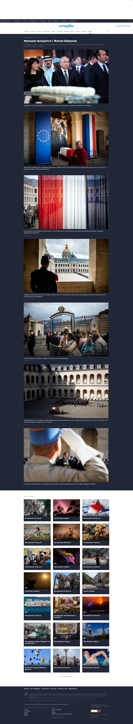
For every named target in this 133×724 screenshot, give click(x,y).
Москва (66, 31)
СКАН (53, 711)
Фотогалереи (28, 37)
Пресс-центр (45, 688)
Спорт (53, 31)
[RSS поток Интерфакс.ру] (60, 717)
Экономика (46, 31)
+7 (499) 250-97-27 (77, 700)
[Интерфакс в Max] (62, 717)
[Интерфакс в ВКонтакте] (57, 717)
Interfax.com (25, 21)
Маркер (26, 714)
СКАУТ (25, 712)
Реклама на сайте (62, 688)
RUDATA (53, 712)
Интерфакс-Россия (34, 21)
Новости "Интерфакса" (57, 709)
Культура (59, 31)
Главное (26, 31)
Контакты (26, 688)
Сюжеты (84, 31)
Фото (90, 31)
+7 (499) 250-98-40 (66, 700)
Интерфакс (66, 26)
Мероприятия (73, 21)
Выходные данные (95, 716)
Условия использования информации (99, 714)
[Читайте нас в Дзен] (53, 717)
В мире (39, 31)
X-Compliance (27, 711)
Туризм (49, 21)
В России (33, 31)
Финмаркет (43, 21)
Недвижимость (56, 21)
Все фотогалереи (66, 676)
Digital (72, 31)
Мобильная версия (6, 21)
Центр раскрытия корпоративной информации (62, 714)
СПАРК (26, 709)
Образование (64, 21)
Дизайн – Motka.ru (95, 717)
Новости (78, 31)
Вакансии (53, 688)
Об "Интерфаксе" (16, 21)
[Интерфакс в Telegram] (55, 717)
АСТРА (25, 715)
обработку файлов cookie (89, 698)
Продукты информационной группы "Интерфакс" (47, 704)
